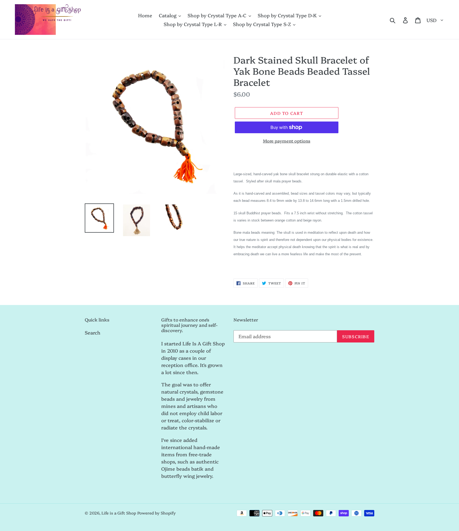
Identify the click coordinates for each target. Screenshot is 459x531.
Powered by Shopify (156, 513)
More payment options (286, 141)
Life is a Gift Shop (118, 513)
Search (92, 332)
